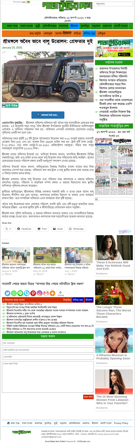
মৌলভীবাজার (49, 26)
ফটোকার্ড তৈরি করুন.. (49, 115)
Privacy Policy (121, 423)
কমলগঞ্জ (63, 26)
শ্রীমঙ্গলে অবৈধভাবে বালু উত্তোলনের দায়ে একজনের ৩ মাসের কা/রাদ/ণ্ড (36, 332)
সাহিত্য (77, 33)
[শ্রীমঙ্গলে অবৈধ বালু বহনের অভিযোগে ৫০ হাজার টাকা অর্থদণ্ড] (47, 255)
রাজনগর (107, 26)
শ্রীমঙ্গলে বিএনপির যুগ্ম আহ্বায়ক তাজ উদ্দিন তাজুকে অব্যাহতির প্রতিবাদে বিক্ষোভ (40, 323)
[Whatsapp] (14, 291)
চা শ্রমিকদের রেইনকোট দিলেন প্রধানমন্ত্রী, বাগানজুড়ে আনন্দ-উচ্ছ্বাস (34, 316)
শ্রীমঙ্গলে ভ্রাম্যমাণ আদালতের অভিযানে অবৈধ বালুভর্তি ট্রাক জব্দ (16, 266)
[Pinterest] (33, 291)
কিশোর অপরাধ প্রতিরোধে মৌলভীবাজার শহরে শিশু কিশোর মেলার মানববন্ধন (113, 84)
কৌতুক (101, 33)
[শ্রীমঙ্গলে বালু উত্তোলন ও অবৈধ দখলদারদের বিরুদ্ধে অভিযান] (79, 255)
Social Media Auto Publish (55, 441)
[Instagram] (39, 291)
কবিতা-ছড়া (89, 33)
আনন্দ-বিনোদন (63, 33)
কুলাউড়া (85, 26)
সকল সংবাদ (26, 26)
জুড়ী (38, 26)
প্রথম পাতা (12, 26)
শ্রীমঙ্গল (74, 26)
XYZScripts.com (83, 441)
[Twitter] (7, 291)
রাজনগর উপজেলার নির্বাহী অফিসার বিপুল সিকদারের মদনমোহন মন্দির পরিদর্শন (113, 72)
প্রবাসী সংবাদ (121, 26)
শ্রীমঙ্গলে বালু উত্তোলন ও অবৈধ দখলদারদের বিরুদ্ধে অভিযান (77, 266)
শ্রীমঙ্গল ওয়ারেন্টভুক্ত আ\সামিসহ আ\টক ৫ (24, 304)
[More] (52, 291)
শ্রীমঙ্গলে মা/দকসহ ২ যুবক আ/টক (21, 313)
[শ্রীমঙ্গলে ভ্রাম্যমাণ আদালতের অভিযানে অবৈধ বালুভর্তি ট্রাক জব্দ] (16, 255)
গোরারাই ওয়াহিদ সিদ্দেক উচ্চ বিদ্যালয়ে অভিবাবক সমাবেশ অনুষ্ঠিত (115, 116)
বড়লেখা (96, 26)
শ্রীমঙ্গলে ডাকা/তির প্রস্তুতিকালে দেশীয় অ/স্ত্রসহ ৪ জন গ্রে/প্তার (32, 319)
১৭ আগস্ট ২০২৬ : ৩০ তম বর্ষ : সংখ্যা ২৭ (114, 134)
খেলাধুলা (48, 33)
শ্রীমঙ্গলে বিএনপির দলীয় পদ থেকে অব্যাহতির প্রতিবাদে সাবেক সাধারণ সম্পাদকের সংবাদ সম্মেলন (47, 310)
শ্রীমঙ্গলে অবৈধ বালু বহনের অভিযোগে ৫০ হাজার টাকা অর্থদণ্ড (47, 266)
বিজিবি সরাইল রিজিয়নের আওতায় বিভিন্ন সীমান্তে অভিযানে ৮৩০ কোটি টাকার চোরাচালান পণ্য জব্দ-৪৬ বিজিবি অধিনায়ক (56, 326)
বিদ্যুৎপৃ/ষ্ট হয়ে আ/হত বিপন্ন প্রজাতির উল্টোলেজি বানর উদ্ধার (32, 307)
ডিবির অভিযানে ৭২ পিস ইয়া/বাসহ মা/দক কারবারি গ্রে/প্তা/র (31, 329)
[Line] (20, 291)
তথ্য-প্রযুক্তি (35, 33)
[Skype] (27, 291)
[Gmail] (46, 291)
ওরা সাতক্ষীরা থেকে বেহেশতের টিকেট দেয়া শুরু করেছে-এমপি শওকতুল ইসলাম (116, 104)
